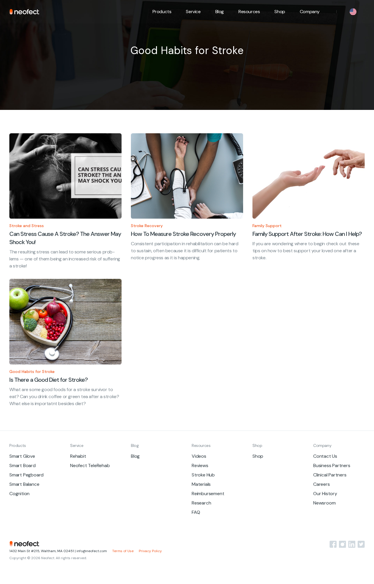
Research (201, 503)
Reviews (200, 465)
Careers (321, 484)
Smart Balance (24, 484)
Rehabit (78, 456)
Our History (325, 493)
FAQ (196, 512)
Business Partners (331, 465)
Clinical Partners (330, 475)
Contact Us (325, 456)
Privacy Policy (150, 551)
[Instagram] (342, 544)
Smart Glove (22, 456)
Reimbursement (208, 493)
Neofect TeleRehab (90, 465)
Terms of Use (123, 551)
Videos (199, 456)
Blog (219, 11)
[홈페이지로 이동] (24, 12)
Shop (279, 11)
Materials (201, 484)
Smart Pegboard (26, 475)
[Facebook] (333, 544)
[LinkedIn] (351, 544)
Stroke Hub (203, 475)
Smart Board (22, 465)
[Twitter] (361, 544)
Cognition (19, 493)
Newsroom (324, 503)
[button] (162, 11)
